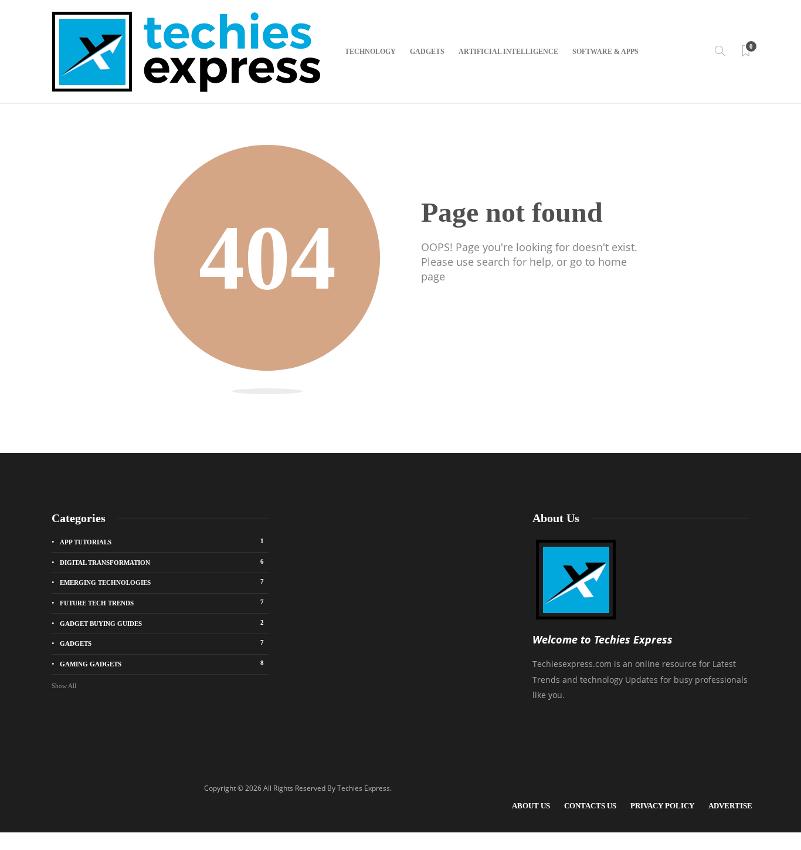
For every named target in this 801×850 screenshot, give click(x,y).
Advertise (730, 805)
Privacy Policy (662, 805)
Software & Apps (605, 52)
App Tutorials (162, 541)
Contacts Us (590, 805)
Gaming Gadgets (162, 663)
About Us (531, 805)
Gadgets (427, 52)
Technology (370, 52)
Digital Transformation (162, 562)
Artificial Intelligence (508, 52)
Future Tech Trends (162, 602)
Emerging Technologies (162, 582)
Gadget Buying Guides (162, 623)
